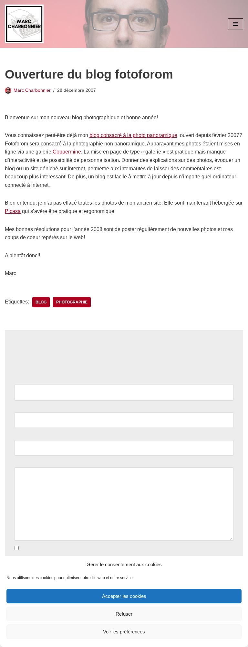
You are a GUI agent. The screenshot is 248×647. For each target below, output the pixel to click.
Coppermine (67, 151)
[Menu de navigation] (235, 23)
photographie (72, 302)
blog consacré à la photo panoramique (133, 135)
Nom (22, 380)
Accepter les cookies (124, 596)
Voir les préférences (124, 631)
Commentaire (32, 463)
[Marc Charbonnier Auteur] (24, 24)
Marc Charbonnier (32, 90)
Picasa (13, 211)
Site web (25, 435)
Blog (41, 302)
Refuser (124, 614)
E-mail (24, 408)
